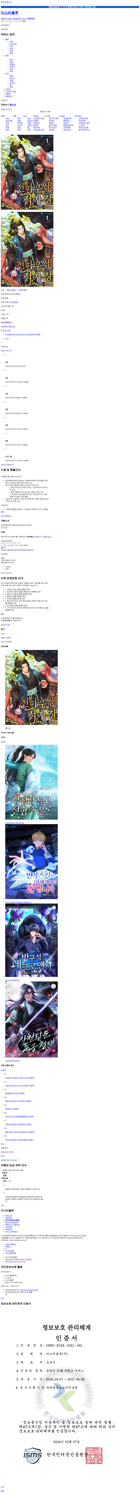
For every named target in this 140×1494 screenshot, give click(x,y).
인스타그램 (9, 1251)
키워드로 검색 (38, 130)
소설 (7, 73)
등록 (2, 558)
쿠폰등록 (66, 127)
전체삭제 (4, 29)
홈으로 (13, 105)
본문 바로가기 (6, 2)
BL (11, 85)
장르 (11, 48)
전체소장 (4, 346)
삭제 (2, 624)
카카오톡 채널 (10, 1253)
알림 (5, 330)
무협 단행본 (11, 290)
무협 (11, 80)
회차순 (3, 350)
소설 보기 (14, 1160)
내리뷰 (51, 130)
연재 (11, 42)
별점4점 (24, 550)
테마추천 (36, 127)
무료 (11, 69)
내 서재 (47, 116)
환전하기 (8, 516)
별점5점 (30, 550)
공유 (8, 330)
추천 (11, 60)
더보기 (3, 742)
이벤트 (7, 89)
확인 (2, 512)
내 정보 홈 (67, 118)
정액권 (66, 123)
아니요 (7, 624)
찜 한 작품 (53, 125)
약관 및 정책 (83, 127)
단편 (11, 46)
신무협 (20, 290)
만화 (7, 55)
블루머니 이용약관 (12, 1225)
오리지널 (13, 44)
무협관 (12, 64)
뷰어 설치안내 (84, 130)
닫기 (2, 516)
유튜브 (7, 1246)
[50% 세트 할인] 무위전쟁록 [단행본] (19, 1140)
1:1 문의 (82, 125)
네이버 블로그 (10, 1244)
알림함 (17, 18)
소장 (7, 338)
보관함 (51, 120)
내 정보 (62, 116)
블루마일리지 (68, 125)
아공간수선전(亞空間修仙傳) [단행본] (19, 1116)
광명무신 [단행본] (12, 1109)
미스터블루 (9, 13)
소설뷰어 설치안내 (8, 326)
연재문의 (8, 1229)
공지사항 (82, 120)
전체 (7, 569)
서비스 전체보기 (11, 1231)
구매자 (7, 567)
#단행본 (37, 334)
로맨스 (12, 83)
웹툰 (7, 39)
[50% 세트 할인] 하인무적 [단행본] (18, 1101)
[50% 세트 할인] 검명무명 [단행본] (18, 1124)
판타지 (12, 78)
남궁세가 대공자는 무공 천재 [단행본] (19, 1078)
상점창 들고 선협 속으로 (14, 823)
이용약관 (8, 1218)
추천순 (9, 573)
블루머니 (66, 120)
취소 (2, 1144)
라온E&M (14, 302)
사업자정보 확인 (80, 1236)
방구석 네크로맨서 (12, 980)
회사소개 (8, 1215)
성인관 (12, 66)
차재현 (5, 298)
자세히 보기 (47, 537)
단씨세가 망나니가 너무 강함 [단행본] (19, 1085)
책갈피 (51, 123)
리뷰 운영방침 (6, 541)
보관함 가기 (5, 1160)
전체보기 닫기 (6, 109)
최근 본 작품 (54, 118)
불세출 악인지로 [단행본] (15, 1093)
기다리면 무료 (10, 91)
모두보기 (4, 527)
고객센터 (77, 116)
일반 (11, 87)
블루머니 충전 (6, 18)
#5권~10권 (25, 334)
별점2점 (10, 550)
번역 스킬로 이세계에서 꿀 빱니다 (18, 902)
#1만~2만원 (16, 334)
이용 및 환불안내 (7, 465)
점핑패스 (8, 96)
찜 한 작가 (53, 127)
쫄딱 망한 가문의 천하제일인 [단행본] (19, 1132)
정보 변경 (67, 130)
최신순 (9, 350)
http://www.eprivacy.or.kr (29, 1290)
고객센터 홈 (83, 118)
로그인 (24, 18)
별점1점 (4, 550)
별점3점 (17, 550)
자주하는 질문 (84, 123)
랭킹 (11, 53)
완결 (11, 51)
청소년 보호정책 (11, 1222)
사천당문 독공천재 (12, 1061)
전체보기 (4, 100)
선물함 (7, 94)
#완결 (32, 334)
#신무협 (8, 334)
